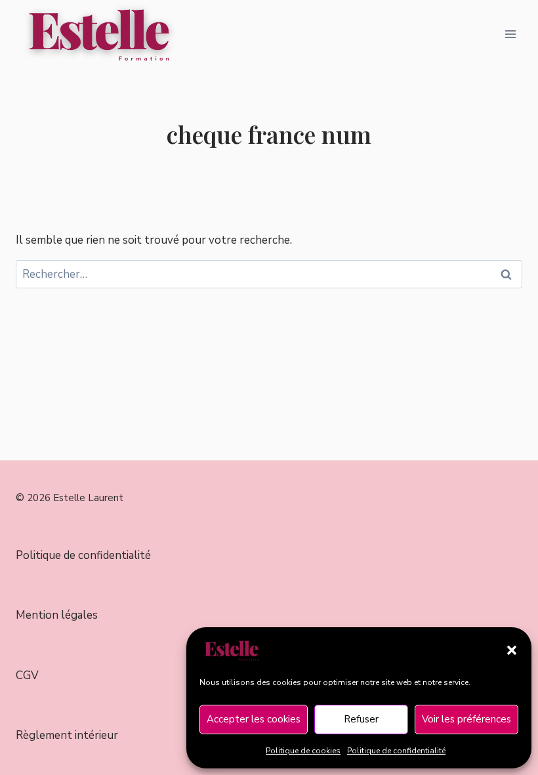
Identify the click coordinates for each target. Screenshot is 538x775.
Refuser (361, 719)
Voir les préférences (466, 719)
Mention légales (57, 615)
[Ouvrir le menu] (510, 34)
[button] (511, 650)
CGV (27, 675)
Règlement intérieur (67, 735)
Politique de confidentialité (396, 750)
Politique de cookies (303, 750)
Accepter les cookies (253, 719)
